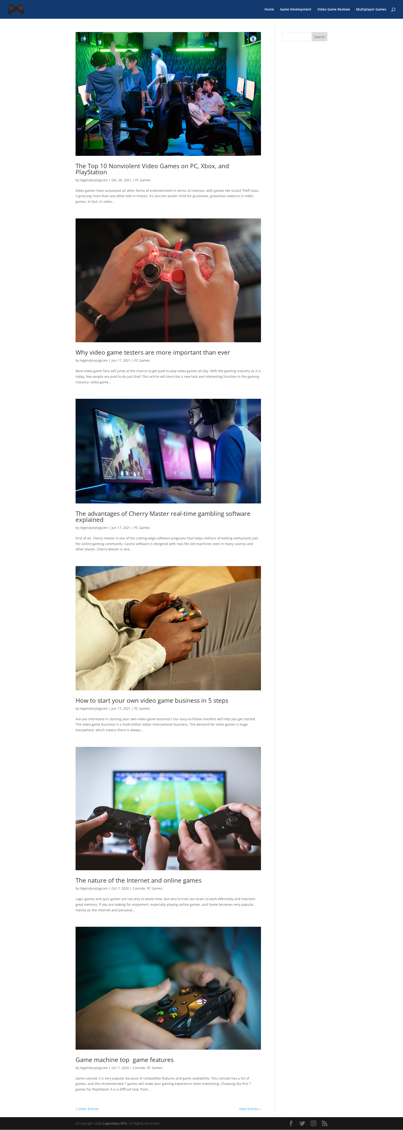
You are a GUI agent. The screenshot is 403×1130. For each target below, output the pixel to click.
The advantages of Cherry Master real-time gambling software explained (163, 516)
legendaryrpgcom (94, 180)
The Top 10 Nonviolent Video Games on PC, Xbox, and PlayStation (152, 169)
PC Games (143, 180)
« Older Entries (87, 1109)
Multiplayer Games (371, 9)
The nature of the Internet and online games (139, 880)
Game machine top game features (125, 1059)
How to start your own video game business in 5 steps (152, 700)
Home (269, 9)
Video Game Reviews (333, 9)
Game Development (295, 9)
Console (139, 888)
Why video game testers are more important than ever (153, 352)
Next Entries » (250, 1109)
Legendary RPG (115, 1123)
